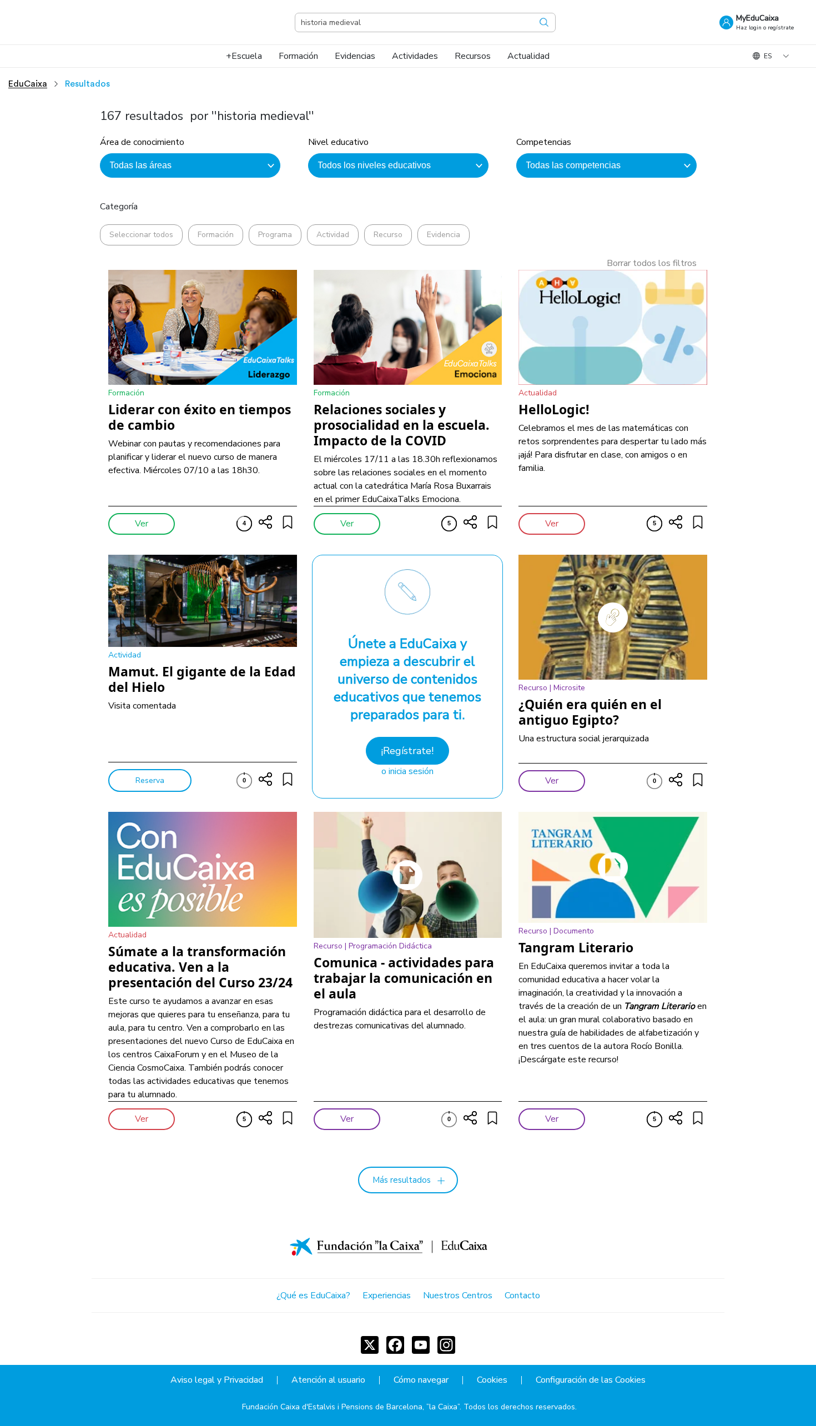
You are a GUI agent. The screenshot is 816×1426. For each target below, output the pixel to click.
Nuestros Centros (457, 1295)
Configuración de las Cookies (591, 1380)
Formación (216, 234)
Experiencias (386, 1295)
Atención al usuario (328, 1380)
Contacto (522, 1295)
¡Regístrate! (407, 750)
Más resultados (401, 1180)
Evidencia (443, 234)
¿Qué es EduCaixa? (313, 1295)
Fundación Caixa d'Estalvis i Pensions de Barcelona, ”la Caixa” (351, 1407)
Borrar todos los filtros (652, 263)
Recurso (388, 234)
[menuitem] (244, 56)
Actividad (332, 234)
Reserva (149, 780)
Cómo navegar (421, 1380)
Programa (275, 234)
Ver (141, 524)
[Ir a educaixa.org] (77, 22)
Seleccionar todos (141, 234)
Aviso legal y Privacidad (216, 1380)
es (768, 56)
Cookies (492, 1380)
